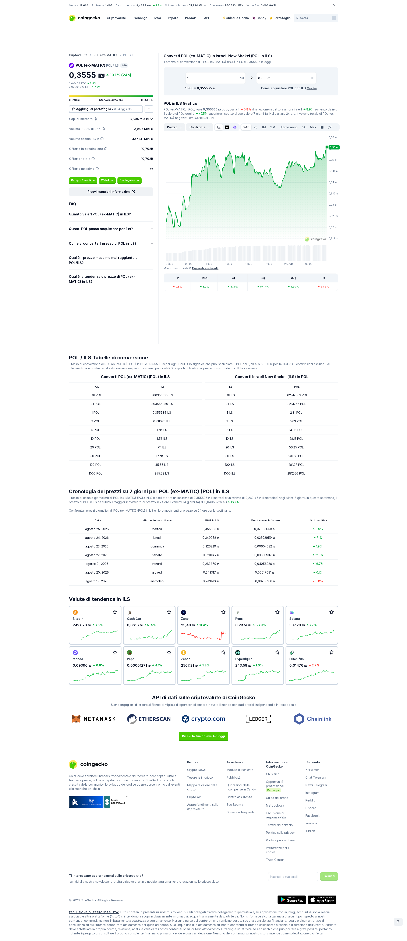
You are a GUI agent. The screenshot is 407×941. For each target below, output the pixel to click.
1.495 (108, 5)
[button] (111, 191)
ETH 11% (243, 5)
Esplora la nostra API (205, 268)
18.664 (83, 5)
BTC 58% (231, 5)
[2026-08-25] (322, 127)
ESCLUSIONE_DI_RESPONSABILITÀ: (94, 912)
